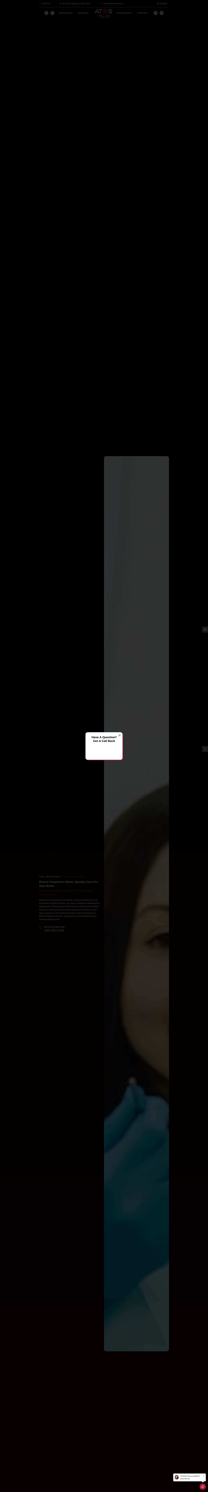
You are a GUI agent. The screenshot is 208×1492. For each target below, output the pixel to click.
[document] (104, 746)
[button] (119, 735)
